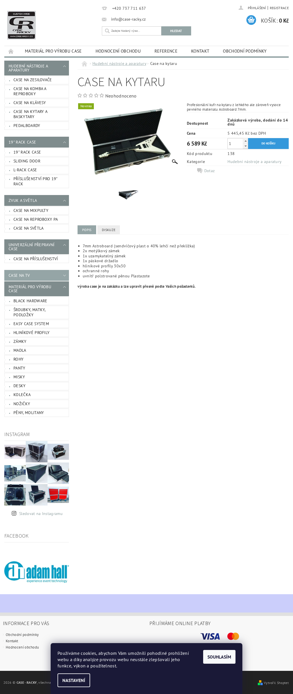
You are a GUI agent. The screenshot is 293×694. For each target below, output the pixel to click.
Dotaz (209, 170)
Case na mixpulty (30, 210)
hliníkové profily (31, 332)
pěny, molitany (28, 412)
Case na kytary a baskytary (30, 114)
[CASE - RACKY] (51, 25)
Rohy (18, 359)
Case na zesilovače (32, 79)
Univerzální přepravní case (32, 246)
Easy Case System (31, 323)
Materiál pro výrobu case (53, 51)
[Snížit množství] (245, 146)
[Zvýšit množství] (245, 141)
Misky (19, 376)
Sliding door (26, 161)
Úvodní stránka (11, 51)
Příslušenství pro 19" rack (35, 181)
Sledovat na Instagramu (41, 513)
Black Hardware (30, 300)
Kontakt (200, 51)
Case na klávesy (29, 102)
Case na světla (28, 228)
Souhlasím (219, 657)
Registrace (279, 8)
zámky (20, 341)
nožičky (21, 403)
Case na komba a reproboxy (30, 91)
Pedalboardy (26, 125)
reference (166, 51)
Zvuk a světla (23, 200)
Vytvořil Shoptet (276, 682)
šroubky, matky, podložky (29, 312)
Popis (87, 230)
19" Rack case (22, 142)
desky (19, 385)
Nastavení (73, 680)
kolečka (22, 394)
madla (19, 350)
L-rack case (25, 169)
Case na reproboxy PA (35, 219)
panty (19, 368)
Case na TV (19, 275)
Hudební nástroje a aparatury (28, 68)
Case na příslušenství (35, 258)
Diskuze (108, 230)
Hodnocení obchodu (118, 51)
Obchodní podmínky (244, 51)
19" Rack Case (27, 152)
